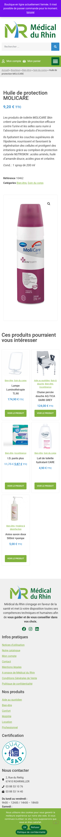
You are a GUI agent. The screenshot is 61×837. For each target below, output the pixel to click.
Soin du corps (40, 70)
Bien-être (26, 70)
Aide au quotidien (42, 380)
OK (24, 827)
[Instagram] (30, 629)
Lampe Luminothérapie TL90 (15, 389)
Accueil (5, 70)
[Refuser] (56, 822)
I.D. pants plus (15, 458)
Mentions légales (11, 667)
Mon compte (9, 656)
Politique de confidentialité (17, 683)
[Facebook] (24, 629)
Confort (6, 710)
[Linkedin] (37, 629)
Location (7, 721)
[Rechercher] (55, 47)
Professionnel (10, 727)
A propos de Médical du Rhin (18, 672)
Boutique (15, 70)
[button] (55, 61)
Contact (6, 661)
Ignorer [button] (30, 12)
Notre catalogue (11, 650)
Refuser (35, 827)
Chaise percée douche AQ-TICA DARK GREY (45, 396)
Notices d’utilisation (13, 644)
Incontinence (45, 387)
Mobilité (6, 716)
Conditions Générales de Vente (19, 678)
